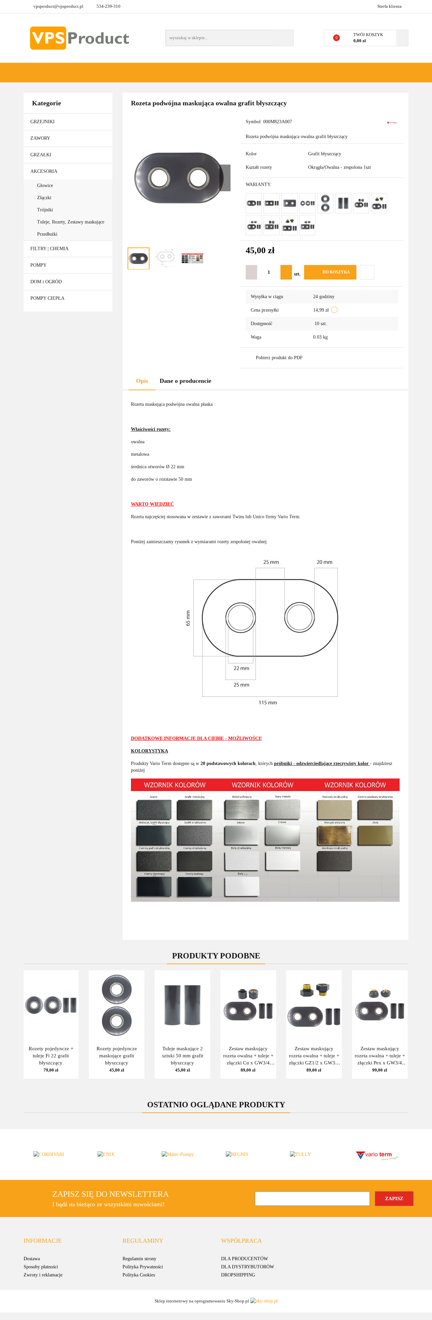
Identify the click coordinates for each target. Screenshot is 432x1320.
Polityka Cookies (139, 1274)
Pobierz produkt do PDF (279, 357)
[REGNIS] (248, 1154)
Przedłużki (47, 234)
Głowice (45, 185)
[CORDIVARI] (56, 1154)
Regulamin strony (139, 1258)
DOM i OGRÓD (46, 281)
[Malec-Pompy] (184, 1154)
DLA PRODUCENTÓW (244, 1258)
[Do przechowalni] (367, 272)
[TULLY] (312, 1154)
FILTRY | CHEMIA (50, 248)
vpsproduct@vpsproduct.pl (58, 6)
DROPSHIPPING (238, 1274)
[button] (43, 1241)
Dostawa (32, 1258)
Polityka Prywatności (143, 1266)
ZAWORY (40, 138)
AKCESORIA (44, 171)
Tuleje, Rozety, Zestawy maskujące (70, 222)
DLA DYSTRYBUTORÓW (247, 1266)
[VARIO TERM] (392, 122)
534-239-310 (108, 6)
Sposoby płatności (41, 1266)
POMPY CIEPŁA (47, 298)
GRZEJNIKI (43, 121)
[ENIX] (120, 1154)
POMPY (39, 265)
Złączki (44, 197)
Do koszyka (336, 272)
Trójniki (45, 209)
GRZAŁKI (41, 154)
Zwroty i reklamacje (43, 1274)
